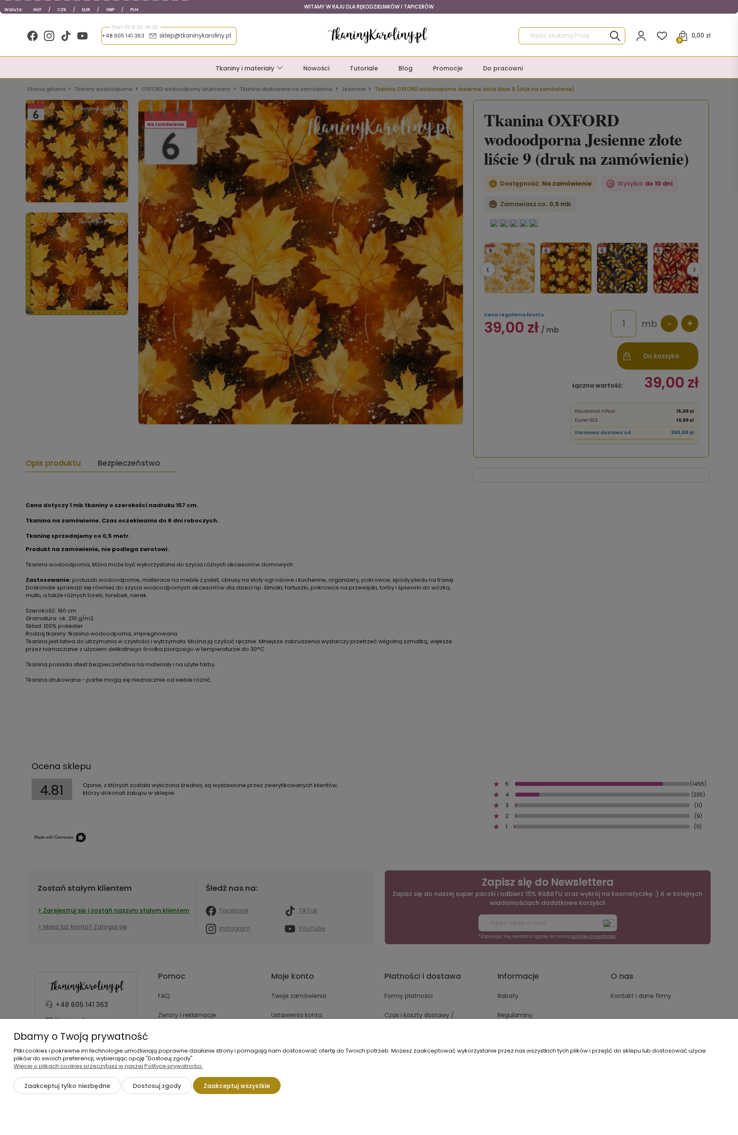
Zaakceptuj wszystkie (237, 1086)
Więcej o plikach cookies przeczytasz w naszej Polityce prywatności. (108, 1066)
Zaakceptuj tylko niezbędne (67, 1086)
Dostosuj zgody (157, 1086)
